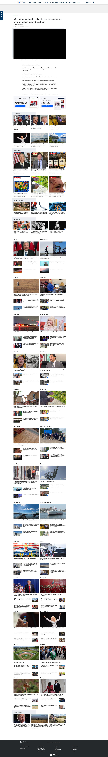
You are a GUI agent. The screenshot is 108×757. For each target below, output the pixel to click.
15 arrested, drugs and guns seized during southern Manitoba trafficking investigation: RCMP (57, 374)
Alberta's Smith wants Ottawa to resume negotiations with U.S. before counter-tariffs (58, 337)
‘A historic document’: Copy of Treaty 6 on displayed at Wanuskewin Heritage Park (26, 444)
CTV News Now (72, 2)
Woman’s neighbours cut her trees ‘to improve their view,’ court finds (57, 144)
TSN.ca (56, 750)
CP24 (56, 748)
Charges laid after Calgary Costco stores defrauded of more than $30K (30, 571)
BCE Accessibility (23, 748)
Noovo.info (74, 748)
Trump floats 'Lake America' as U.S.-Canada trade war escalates (22, 194)
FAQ (55, 737)
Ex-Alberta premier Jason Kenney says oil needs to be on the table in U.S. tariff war (31, 300)
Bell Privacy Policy (40, 748)
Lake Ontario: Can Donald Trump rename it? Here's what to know (38, 144)
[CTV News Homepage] (22, 2)
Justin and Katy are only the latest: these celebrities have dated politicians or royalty (39, 232)
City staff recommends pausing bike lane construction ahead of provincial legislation (57, 344)
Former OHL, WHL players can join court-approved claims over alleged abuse (39, 213)
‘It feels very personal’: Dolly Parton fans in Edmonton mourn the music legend (52, 332)
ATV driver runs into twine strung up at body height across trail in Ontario (39, 194)
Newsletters (59, 737)
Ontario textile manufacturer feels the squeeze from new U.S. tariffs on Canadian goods (57, 418)
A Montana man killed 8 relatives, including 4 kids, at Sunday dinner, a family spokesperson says (52, 559)
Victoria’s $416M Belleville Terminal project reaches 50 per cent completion (52, 520)
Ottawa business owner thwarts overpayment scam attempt (51, 295)
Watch (39, 2)
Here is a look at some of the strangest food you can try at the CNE (21, 232)
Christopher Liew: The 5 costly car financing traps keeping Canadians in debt (57, 213)
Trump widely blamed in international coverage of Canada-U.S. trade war (51, 257)
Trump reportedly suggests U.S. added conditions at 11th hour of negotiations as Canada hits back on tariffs (21, 127)
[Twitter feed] (21, 742)
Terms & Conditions (41, 749)
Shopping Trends (63, 2)
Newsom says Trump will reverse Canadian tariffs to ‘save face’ (38, 126)
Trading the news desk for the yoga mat (30, 494)
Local (30, 2)
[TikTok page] (23, 742)
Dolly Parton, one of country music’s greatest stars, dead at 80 (21, 144)
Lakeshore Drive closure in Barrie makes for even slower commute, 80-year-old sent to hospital (57, 485)
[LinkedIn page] (27, 742)
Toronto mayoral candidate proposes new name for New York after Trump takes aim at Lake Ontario (30, 262)
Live (78, 2)
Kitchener (16, 15)
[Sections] (15, 2)
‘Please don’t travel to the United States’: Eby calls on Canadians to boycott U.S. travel (39, 171)
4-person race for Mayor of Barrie (47, 481)
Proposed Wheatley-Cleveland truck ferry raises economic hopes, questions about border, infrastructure (26, 520)
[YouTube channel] (25, 742)
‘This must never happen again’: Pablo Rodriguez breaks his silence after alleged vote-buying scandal (30, 337)
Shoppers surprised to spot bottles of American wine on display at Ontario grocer (57, 171)
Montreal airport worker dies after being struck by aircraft (25, 332)
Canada (35, 2)
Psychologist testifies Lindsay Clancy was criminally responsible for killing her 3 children (58, 571)
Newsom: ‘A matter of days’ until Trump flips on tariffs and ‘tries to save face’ (21, 171)
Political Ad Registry (41, 750)
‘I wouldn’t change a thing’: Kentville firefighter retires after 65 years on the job (25, 370)
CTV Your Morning (54, 2)
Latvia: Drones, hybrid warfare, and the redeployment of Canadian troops (57, 725)
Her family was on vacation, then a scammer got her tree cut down (21, 213)
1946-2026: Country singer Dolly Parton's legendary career (56, 232)
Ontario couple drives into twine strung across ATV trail (52, 406)
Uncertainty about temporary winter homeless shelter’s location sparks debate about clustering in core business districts (26, 482)
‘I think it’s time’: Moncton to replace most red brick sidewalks (30, 374)
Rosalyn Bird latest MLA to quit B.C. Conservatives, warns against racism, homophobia (25, 559)
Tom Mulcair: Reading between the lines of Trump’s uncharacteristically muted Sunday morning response (22, 725)
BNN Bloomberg (58, 749)
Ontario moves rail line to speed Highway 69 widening (52, 443)
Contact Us (52, 737)
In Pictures (45, 2)
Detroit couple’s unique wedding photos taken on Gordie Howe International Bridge (31, 525)
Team (64, 737)
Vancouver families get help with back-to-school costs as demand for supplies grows (57, 262)
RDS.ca (73, 750)
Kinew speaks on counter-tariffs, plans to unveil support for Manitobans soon (52, 370)
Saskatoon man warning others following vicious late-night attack (56, 194)
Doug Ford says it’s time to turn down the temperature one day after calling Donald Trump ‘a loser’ (26, 257)
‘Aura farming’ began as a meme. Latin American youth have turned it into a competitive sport (52, 662)
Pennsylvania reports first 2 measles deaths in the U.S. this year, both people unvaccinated (25, 628)
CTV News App (46, 737)
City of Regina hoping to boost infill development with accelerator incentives (25, 407)
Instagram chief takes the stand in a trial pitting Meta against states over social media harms (52, 695)
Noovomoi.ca (74, 749)
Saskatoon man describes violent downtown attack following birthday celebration (30, 449)
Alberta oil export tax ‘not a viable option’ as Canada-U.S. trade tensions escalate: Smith (25, 295)
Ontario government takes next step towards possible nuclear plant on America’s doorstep (30, 488)
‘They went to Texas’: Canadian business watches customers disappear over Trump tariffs (56, 127)
